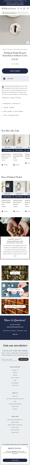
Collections (9, 49)
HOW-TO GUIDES (15, 289)
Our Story (15, 396)
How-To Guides (15, 377)
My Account (15, 385)
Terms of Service (15, 430)
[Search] (3, 13)
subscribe (24, 359)
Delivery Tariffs (15, 422)
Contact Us (15, 370)
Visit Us (15, 334)
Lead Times (9, 107)
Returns (15, 375)
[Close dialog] (27, 447)
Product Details (12, 103)
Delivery (15, 372)
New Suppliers (15, 382)
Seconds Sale (15, 406)
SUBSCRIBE (15, 460)
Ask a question (11, 115)
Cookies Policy (15, 432)
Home (4, 49)
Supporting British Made (15, 403)
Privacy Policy (15, 427)
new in (15, 273)
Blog (15, 401)
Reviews (15, 409)
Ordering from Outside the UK (15, 419)
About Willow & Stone (15, 306)
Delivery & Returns (13, 111)
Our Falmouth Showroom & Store (15, 398)
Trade (15, 380)
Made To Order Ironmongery (15, 424)
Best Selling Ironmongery (20, 49)
